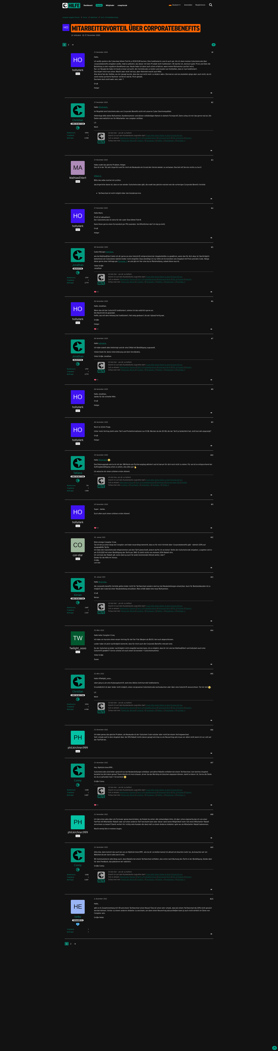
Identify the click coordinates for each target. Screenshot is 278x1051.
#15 (211, 673)
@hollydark (102, 107)
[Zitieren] (211, 92)
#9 (212, 422)
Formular (122, 261)
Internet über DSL (173, 482)
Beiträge (70, 138)
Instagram (170, 140)
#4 (212, 208)
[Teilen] (214, 44)
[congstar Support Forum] (71, 5)
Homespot (160, 482)
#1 (212, 52)
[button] (175, 5)
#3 (212, 160)
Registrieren (200, 5)
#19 (211, 847)
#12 (212, 537)
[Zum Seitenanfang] (274, 1048)
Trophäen (70, 135)
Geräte (184, 482)
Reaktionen (71, 133)
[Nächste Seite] (73, 44)
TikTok (164, 485)
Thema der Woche (128, 140)
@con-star (102, 582)
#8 (212, 389)
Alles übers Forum (127, 482)
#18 (211, 814)
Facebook (150, 140)
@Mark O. (98, 176)
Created (140, 140)
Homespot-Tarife (164, 138)
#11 (212, 504)
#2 (212, 102)
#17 (212, 762)
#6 (212, 301)
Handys (188, 138)
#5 (212, 247)
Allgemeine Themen (128, 138)
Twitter (159, 140)
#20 (211, 899)
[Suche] (210, 5)
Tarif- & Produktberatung (147, 138)
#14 (211, 630)
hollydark (109, 252)
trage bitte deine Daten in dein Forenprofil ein (164, 135)
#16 (211, 730)
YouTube (180, 140)
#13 (212, 577)
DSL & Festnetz (178, 138)
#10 (211, 455)
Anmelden (188, 5)
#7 (212, 338)
